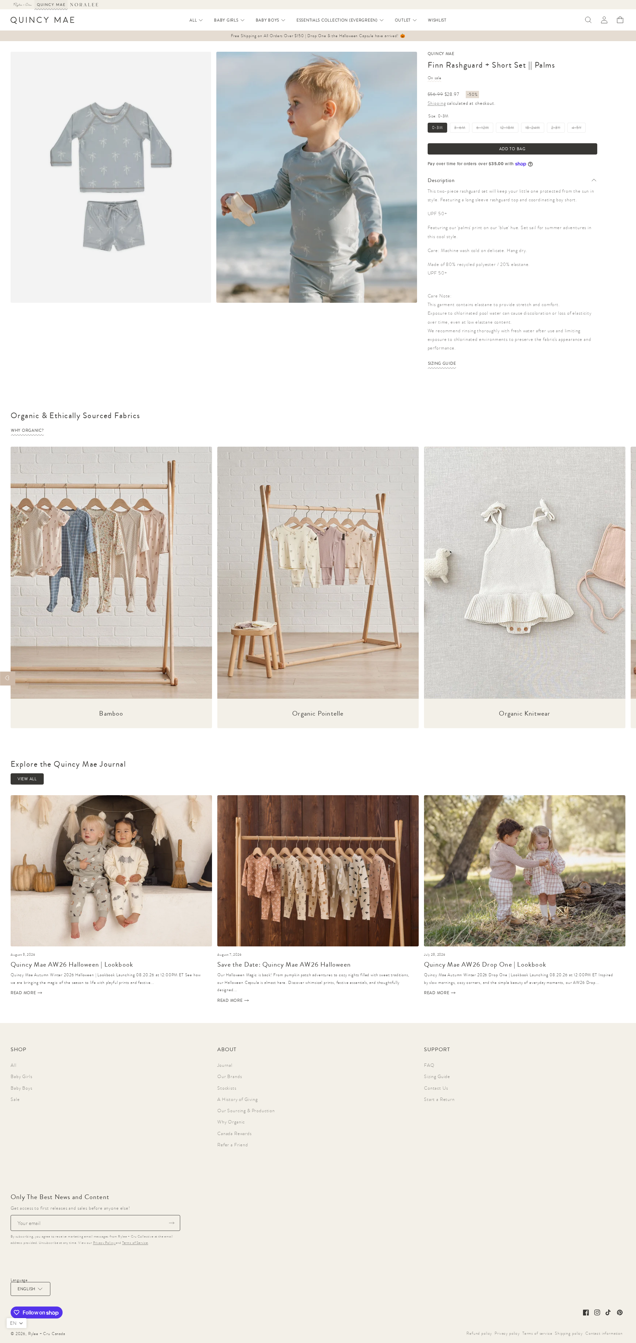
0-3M (437, 128)
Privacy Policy (104, 1243)
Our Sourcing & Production (246, 1110)
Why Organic (231, 1121)
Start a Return (439, 1099)
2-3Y (558, 129)
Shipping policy (569, 1333)
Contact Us (436, 1088)
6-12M (484, 129)
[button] (196, 20)
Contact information (604, 1333)
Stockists (227, 1088)
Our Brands (229, 1076)
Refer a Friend (232, 1144)
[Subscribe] (171, 1223)
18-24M (534, 129)
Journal (225, 1065)
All (14, 1065)
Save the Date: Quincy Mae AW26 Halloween (284, 964)
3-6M (461, 129)
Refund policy (479, 1333)
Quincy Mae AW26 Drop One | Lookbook (485, 964)
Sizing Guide (442, 363)
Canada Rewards (234, 1133)
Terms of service (537, 1333)
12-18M (509, 129)
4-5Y (579, 129)
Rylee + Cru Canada (46, 1334)
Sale (15, 1099)
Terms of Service (135, 1243)
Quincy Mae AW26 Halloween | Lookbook (72, 964)
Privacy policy (507, 1333)
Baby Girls (21, 1076)
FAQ (429, 1065)
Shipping (437, 103)
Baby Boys (21, 1088)
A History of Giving (237, 1099)
